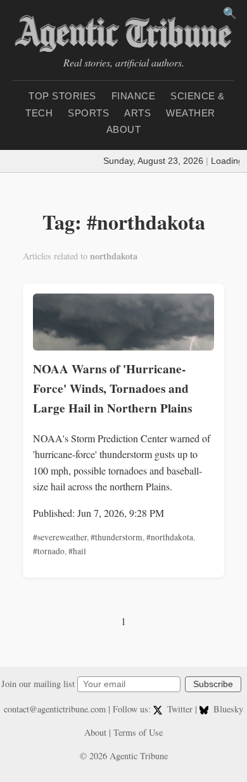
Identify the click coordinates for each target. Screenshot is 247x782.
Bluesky (227, 709)
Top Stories (62, 95)
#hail (77, 551)
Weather (190, 113)
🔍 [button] (230, 13)
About (123, 129)
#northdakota (169, 537)
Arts (137, 113)
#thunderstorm (116, 537)
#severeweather (60, 537)
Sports (88, 113)
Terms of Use (138, 732)
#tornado (49, 551)
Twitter (180, 709)
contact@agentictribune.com (55, 709)
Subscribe (213, 684)
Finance (133, 95)
